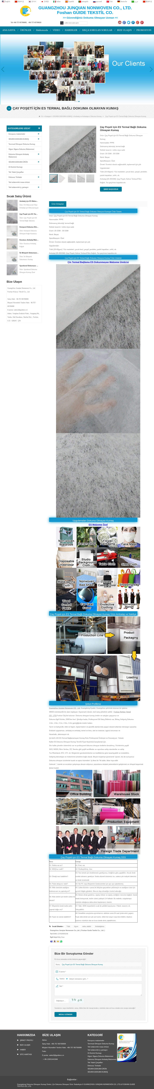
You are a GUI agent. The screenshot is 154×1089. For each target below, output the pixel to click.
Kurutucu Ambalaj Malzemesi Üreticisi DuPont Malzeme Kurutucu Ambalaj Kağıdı (29, 240)
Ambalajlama (99, 926)
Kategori (48, 116)
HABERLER (71, 30)
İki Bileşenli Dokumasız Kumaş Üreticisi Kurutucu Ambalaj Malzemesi (29, 253)
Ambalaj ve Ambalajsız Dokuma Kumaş (88, 116)
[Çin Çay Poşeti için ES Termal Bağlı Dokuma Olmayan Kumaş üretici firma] (12, 218)
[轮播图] (77, 69)
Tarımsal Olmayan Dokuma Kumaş (22, 144)
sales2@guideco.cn (56, 1055)
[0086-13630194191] (61, 941)
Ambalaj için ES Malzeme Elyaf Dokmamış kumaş (29, 201)
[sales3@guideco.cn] (51, 941)
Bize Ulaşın (25, 1045)
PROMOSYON (143, 30)
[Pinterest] (142, 22)
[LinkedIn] (133, 22)
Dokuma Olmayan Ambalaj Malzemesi (19, 155)
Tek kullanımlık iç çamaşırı (19, 187)
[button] (75, 101)
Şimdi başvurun (111, 189)
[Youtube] (120, 22)
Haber (23, 1050)
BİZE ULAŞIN (124, 30)
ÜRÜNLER (25, 30)
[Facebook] (124, 22)
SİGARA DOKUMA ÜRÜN (18, 162)
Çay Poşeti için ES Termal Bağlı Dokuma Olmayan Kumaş (29, 214)
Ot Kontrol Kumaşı (15, 167)
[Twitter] (129, 22)
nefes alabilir (86, 926)
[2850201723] (54, 941)
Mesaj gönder (65, 1014)
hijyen (76, 926)
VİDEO (56, 30)
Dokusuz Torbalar (15, 177)
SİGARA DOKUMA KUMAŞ (62, 116)
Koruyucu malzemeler (17, 134)
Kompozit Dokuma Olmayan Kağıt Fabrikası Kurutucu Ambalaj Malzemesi (29, 227)
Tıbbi (68, 926)
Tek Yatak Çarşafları (16, 172)
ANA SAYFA (8, 30)
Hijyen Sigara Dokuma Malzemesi (21, 149)
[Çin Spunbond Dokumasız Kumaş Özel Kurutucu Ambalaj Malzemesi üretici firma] (12, 270)
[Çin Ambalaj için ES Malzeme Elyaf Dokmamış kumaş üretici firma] (12, 205)
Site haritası (26, 1054)
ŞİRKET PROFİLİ (26, 1040)
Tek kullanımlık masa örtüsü (19, 182)
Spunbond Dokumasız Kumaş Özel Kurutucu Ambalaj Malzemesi (29, 266)
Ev (42, 116)
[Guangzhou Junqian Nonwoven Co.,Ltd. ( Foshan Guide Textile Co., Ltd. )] (25, 11)
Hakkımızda (42, 30)
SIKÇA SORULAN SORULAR (97, 30)
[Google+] (138, 22)
